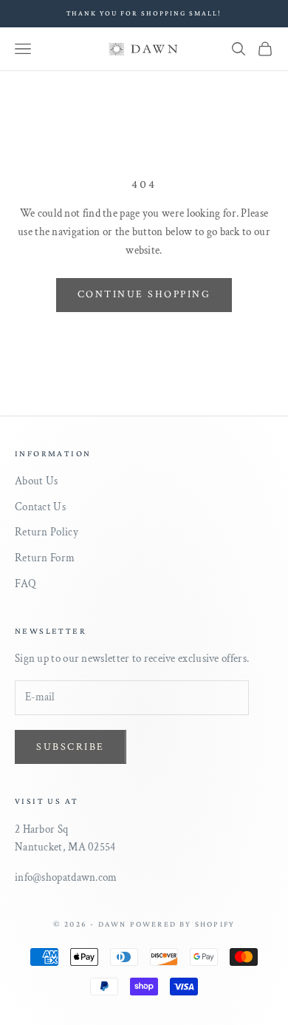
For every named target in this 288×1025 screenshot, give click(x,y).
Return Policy (46, 532)
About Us (36, 481)
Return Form (45, 558)
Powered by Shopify (183, 923)
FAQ (25, 584)
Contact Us (40, 507)
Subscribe (70, 747)
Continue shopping (144, 294)
